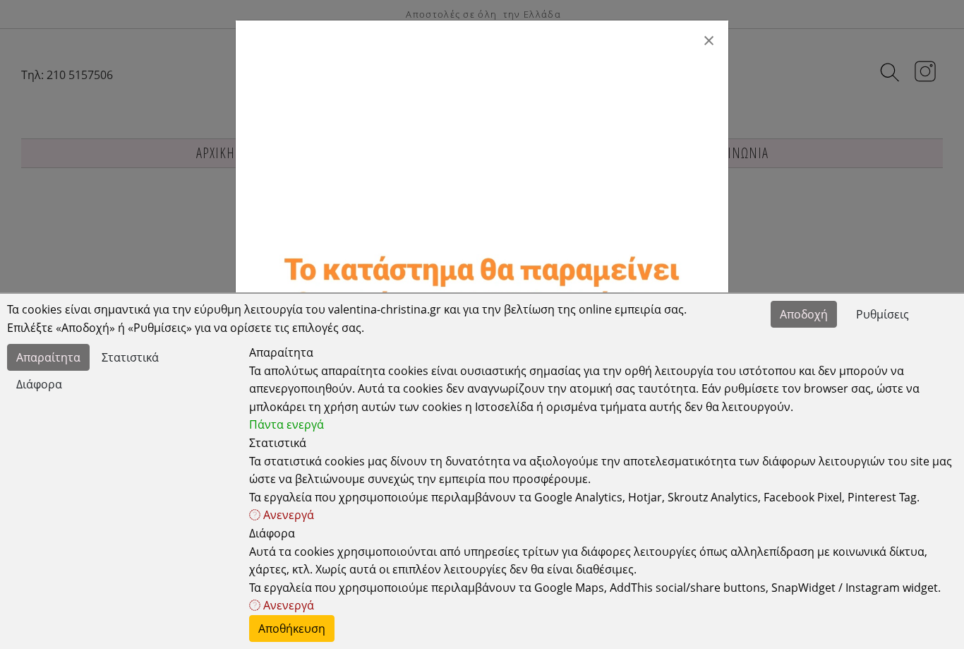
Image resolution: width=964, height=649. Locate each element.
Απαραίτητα (48, 357)
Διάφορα (39, 384)
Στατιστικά (130, 357)
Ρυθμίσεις (882, 314)
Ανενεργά (287, 515)
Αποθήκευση (291, 628)
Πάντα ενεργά (286, 424)
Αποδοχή (804, 314)
